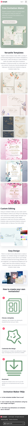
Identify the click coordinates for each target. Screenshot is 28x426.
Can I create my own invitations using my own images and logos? (14, 402)
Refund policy (4, 419)
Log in (22, 1)
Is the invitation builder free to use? (13, 397)
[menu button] (26, 2)
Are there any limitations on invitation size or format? (13, 408)
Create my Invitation (9, 22)
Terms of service (13, 419)
